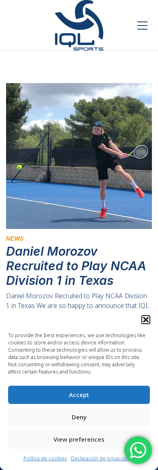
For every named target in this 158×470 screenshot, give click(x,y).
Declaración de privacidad (101, 458)
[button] (146, 320)
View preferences (79, 439)
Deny (79, 417)
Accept (79, 395)
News (14, 238)
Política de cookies (45, 458)
